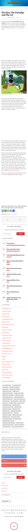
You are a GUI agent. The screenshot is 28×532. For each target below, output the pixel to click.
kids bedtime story (6, 416)
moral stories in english (7, 418)
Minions (4, 356)
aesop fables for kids (17, 385)
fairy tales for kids (12, 403)
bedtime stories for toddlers (8, 395)
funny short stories (16, 405)
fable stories (5, 403)
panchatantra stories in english (9, 422)
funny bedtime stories (7, 405)
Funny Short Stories (7, 335)
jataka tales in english (7, 414)
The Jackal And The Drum (13, 170)
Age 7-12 (8, 241)
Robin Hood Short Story (14, 274)
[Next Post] (20, 219)
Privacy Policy (4, 485)
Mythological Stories (7, 348)
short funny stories (19, 422)
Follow (4, 465)
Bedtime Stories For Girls (8, 324)
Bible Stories (5, 327)
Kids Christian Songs (7, 375)
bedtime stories (16, 391)
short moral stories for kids (8, 424)
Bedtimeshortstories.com (14, 511)
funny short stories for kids (8, 407)
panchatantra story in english (11, 213)
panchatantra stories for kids (8, 420)
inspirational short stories (8, 413)
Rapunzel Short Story (13, 280)
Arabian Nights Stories (7, 319)
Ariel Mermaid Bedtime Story (15, 255)
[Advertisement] (14, 45)
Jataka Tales (5, 369)
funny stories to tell (16, 409)
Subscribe (4, 460)
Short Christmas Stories (8, 361)
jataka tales (16, 413)
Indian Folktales (6, 343)
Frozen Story (10, 243)
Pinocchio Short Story (13, 249)
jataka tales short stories (17, 414)
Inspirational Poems (7, 372)
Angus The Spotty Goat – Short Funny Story (14, 298)
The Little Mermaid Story (14, 286)
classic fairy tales (6, 401)
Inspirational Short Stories (8, 346)
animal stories (5, 389)
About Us (3, 483)
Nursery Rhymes (6, 377)
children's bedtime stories (8, 399)
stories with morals (6, 426)
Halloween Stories (6, 340)
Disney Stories (5, 332)
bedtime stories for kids (18, 393)
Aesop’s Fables (5, 314)
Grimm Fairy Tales (6, 338)
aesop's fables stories (7, 385)
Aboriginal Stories (6, 308)
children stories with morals (19, 399)
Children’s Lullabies (7, 330)
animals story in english (14, 387)
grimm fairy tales (6, 411)
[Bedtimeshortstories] (14, 3)
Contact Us (4, 491)
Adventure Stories (11, 272)
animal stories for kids (7, 391)
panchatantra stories (17, 418)
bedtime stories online (19, 395)
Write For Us (4, 488)
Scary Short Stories (7, 353)
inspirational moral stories (16, 411)
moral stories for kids (15, 416)
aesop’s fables (5, 387)
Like (3, 456)
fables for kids (22, 401)
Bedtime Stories (6, 322)
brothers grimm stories (18, 397)
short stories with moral (19, 424)
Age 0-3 (8, 247)
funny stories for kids (7, 409)
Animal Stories (5, 316)
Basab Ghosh (11, 17)
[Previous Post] (7, 219)
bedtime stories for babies (8, 393)
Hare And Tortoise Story (14, 268)
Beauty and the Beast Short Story (15, 261)
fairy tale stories (21, 403)
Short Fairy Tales (6, 364)
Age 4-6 (18, 17)
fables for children (14, 401)
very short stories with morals (17, 426)
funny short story (18, 407)
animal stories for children (15, 389)
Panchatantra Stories (7, 351)
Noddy (3, 359)
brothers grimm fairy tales (8, 397)
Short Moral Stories (7, 367)
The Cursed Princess (13, 292)
